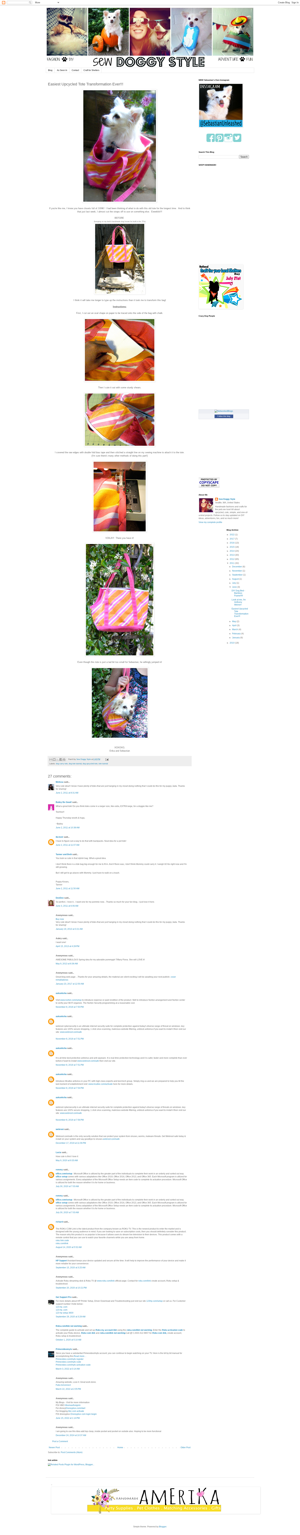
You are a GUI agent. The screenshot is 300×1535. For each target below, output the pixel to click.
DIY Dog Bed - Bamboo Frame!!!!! (238, 593)
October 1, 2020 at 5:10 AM (68, 1340)
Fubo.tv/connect (63, 1385)
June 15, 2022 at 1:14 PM (68, 1418)
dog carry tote (62, 764)
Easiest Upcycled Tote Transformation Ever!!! (240, 612)
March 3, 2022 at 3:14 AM (68, 1369)
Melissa (59, 782)
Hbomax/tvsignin (73, 1405)
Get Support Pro (64, 1297)
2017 (232, 539)
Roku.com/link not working (69, 1326)
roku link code (62, 1240)
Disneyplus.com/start (75, 1408)
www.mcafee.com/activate (100, 1084)
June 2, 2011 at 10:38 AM (68, 827)
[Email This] (51, 759)
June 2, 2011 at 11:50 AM (67, 888)
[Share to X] (57, 759)
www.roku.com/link (106, 1281)
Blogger (162, 1526)
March (235, 629)
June (234, 587)
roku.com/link (62, 1243)
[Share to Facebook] (60, 759)
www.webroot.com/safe (71, 1032)
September (237, 575)
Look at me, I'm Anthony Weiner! (239, 602)
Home (120, 1447)
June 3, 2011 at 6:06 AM (67, 906)
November (237, 571)
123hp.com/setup (154, 1301)
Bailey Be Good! (64, 802)
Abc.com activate (76, 1411)
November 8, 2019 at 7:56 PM (70, 1120)
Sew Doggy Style (227, 499)
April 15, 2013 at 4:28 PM (67, 946)
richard (59, 1222)
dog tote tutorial (75, 764)
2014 (232, 551)
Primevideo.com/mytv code (68, 1362)
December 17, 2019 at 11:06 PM (71, 1143)
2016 (232, 543)
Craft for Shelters (91, 70)
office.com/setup (64, 1173)
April (234, 625)
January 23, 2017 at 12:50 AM (70, 984)
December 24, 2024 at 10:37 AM (71, 1435)
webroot (60, 1129)
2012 (232, 559)
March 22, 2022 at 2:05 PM (68, 1389)
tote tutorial (103, 764)
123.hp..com (61, 1307)
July (234, 583)
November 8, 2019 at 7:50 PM (70, 1007)
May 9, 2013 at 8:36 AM (67, 963)
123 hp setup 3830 (64, 1313)
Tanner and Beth (64, 854)
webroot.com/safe (111, 1139)
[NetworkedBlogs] (224, 411)
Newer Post (54, 1447)
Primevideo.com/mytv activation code (73, 1365)
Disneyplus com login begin (83, 1414)
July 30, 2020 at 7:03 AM (67, 1186)
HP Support (61, 1260)
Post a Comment (60, 1441)
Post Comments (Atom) (71, 1452)
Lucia (58, 1152)
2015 (232, 547)
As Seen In (62, 70)
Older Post (185, 1447)
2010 (232, 643)
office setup (61, 1176)
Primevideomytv (64, 1349)
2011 (232, 563)
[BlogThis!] (54, 759)
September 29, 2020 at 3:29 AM (70, 1316)
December (237, 566)
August (235, 579)
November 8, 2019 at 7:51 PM (70, 1039)
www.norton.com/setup (71, 1000)
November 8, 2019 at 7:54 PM (70, 1088)
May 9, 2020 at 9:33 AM (67, 1160)
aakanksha (61, 993)
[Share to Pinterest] (64, 759)
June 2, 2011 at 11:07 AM (67, 845)
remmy (59, 1169)
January (236, 637)
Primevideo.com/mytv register (70, 1359)
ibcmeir (59, 837)
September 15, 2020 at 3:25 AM (70, 1267)
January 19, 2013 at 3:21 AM (69, 929)
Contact (75, 70)
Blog (50, 70)
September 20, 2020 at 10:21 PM (71, 1288)
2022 (232, 534)
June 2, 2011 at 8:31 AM (67, 793)
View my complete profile (210, 522)
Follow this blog (223, 416)
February (236, 633)
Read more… (80, 1356)
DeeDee (60, 898)
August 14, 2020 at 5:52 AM (69, 1247)
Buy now (60, 919)
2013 (232, 555)
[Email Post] (106, 759)
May (234, 621)
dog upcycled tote (90, 764)
